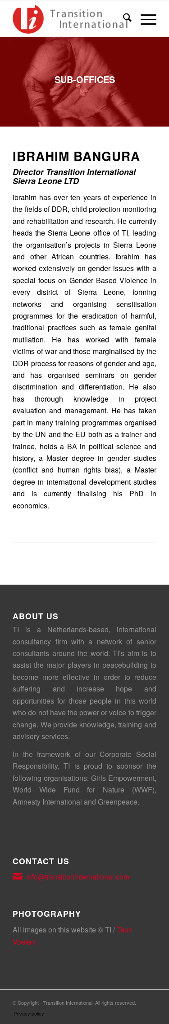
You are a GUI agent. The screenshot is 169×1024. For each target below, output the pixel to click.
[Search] (123, 18)
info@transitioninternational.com (77, 876)
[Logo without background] (70, 18)
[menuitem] (123, 18)
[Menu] (144, 18)
